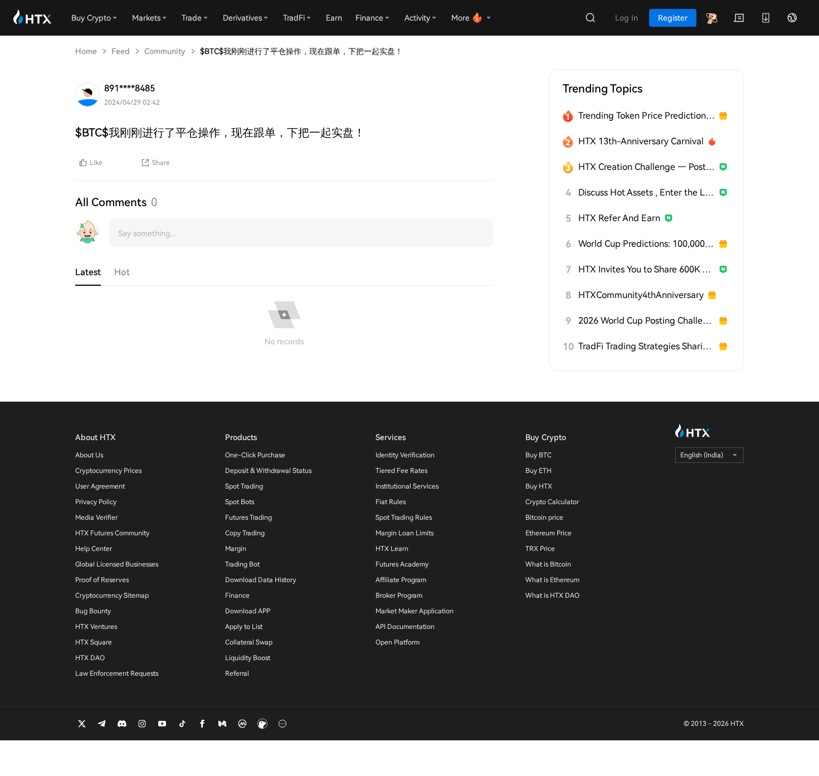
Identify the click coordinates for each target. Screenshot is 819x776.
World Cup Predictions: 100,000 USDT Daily (646, 243)
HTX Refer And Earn (619, 218)
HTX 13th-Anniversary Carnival (641, 141)
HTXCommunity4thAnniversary (641, 295)
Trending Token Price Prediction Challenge (646, 115)
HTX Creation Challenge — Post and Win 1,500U (646, 167)
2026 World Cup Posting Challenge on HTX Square (646, 320)
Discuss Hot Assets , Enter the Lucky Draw (646, 192)
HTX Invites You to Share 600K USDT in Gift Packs (646, 269)
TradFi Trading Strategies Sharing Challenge (646, 346)
